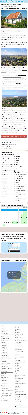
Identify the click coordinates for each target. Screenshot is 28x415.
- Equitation (17, 339)
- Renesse (17, 376)
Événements (17, 344)
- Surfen (16, 335)
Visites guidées (4, 400)
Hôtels (2, 369)
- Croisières (3, 387)
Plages (2, 375)
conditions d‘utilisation (10, 412)
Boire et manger (18, 342)
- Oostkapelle (18, 392)
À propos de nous (19, 405)
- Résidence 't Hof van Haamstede (6, 359)
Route (16, 348)
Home (2, 326)
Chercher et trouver (14, 251)
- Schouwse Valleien (5, 363)
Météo (2, 336)
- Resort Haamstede (5, 357)
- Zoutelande (18, 397)
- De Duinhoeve (4, 349)
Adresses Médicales (19, 351)
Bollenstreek (18, 360)
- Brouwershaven (19, 378)
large (17, 83)
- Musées (3, 378)
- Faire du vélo (18, 329)
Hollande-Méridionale (20, 357)
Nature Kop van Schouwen (7, 335)
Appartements (4, 340)
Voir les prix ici (14, 136)
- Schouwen (3, 361)
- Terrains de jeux (5, 388)
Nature (2, 398)
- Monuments (4, 380)
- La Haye (17, 368)
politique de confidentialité (19, 412)
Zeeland (16, 373)
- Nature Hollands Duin (20, 362)
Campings (3, 342)
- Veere (16, 389)
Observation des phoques (21, 340)
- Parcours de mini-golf (6, 393)
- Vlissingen (17, 399)
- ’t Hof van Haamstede (6, 368)
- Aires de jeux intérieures (7, 390)
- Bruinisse (17, 380)
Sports (16, 326)
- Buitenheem (4, 347)
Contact (16, 409)
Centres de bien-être (6, 395)
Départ (9, 246)
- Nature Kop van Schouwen (19, 385)
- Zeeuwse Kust (4, 366)
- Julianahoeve (4, 353)
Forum (16, 353)
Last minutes (4, 371)
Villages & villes (4, 396)
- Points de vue (4, 383)
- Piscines (17, 327)
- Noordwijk (17, 363)
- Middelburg (18, 401)
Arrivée (9, 243)
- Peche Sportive (19, 337)
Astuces (3, 331)
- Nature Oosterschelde (20, 383)
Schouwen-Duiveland (20, 375)
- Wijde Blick (4, 365)
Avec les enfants (4, 333)
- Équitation (17, 332)
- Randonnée (18, 330)
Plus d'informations (7, 148)
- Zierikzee (17, 381)
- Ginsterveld (4, 352)
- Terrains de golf (19, 334)
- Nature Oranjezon (19, 391)
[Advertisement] (14, 230)
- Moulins (3, 382)
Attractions (3, 385)
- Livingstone (4, 355)
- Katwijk (17, 365)
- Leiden (16, 358)
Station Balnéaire (5, 330)
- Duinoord (3, 350)
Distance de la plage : (21, 194)
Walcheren (17, 387)
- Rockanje (17, 371)
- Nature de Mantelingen (20, 394)
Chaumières (3, 345)
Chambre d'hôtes (5, 344)
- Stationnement (18, 349)
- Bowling (3, 392)
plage (19, 83)
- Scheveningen (18, 367)
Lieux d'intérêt (4, 377)
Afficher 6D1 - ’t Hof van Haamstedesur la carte (14, 274)
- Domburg (17, 396)
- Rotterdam (17, 370)
